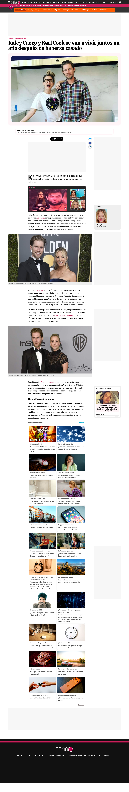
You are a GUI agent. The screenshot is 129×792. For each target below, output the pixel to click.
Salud (64, 755)
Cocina (51, 755)
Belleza (26, 755)
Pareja (37, 755)
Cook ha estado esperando (65, 315)
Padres (44, 755)
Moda (19, 755)
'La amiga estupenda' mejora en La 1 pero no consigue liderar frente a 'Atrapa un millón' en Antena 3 (62, 10)
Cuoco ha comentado (49, 382)
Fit (32, 755)
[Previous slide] (98, 402)
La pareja (41, 218)
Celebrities (24, 6)
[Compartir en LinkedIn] (90, 147)
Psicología (72, 755)
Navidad (97, 755)
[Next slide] (116, 402)
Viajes (90, 755)
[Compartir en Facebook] (90, 143)
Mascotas (82, 755)
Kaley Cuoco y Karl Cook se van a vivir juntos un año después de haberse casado (60, 6)
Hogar (58, 755)
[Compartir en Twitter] (90, 138)
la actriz (40, 290)
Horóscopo (107, 755)
